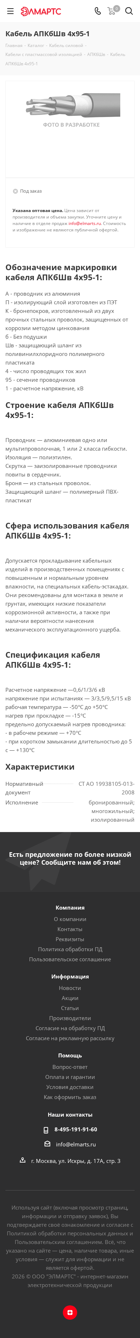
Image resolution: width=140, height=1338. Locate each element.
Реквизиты (70, 939)
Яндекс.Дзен (70, 1312)
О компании (70, 918)
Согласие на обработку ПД (70, 1028)
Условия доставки (70, 1086)
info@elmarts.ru (85, 223)
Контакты (70, 929)
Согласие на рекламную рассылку (70, 1038)
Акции (70, 997)
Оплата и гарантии (70, 1076)
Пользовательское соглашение (70, 959)
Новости (70, 987)
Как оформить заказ (70, 1096)
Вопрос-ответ (70, 1066)
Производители (70, 1018)
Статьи (70, 1007)
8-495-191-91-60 (76, 1129)
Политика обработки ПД (70, 949)
